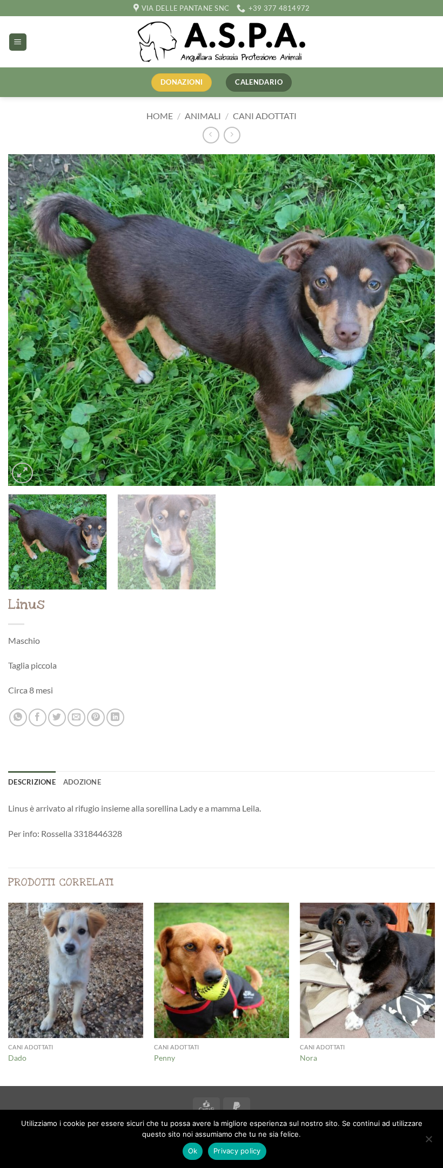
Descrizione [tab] (32, 782)
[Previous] (30, 320)
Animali (203, 116)
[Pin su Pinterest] (96, 717)
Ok (193, 1150)
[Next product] (211, 135)
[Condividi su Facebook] (37, 717)
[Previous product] (232, 135)
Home (159, 116)
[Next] (412, 320)
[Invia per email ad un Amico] (76, 717)
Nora (308, 1057)
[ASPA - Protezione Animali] (221, 41)
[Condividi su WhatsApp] (18, 717)
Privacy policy (237, 1150)
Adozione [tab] (82, 782)
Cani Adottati (265, 116)
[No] (428, 1142)
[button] (17, 42)
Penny (164, 1057)
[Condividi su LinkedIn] (115, 717)
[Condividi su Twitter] (57, 717)
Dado (17, 1057)
